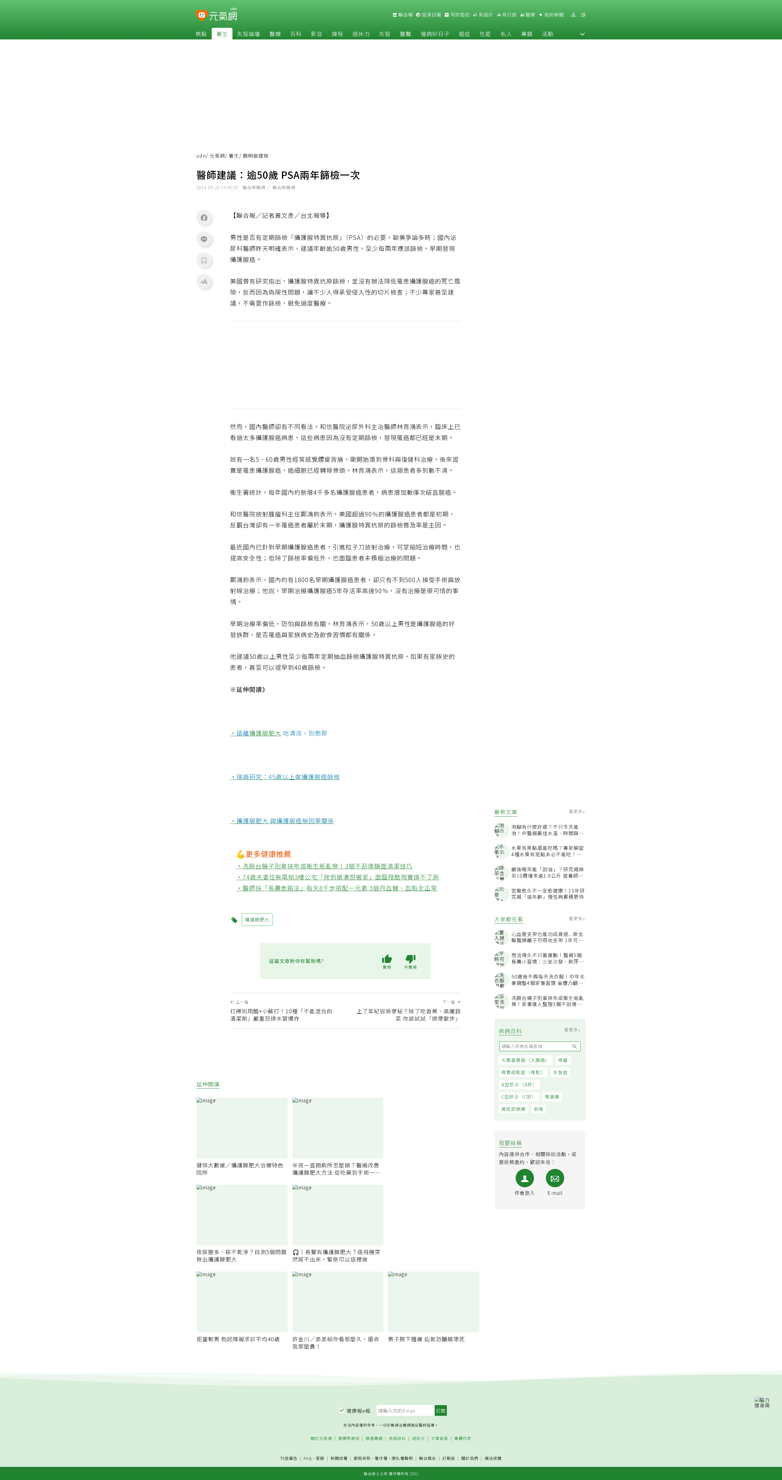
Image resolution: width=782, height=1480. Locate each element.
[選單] (583, 14)
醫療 (275, 34)
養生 (222, 34)
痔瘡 (563, 1060)
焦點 (201, 34)
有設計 (485, 14)
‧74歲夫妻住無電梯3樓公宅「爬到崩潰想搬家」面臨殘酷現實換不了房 (338, 876)
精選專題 (374, 1438)
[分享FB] (204, 217)
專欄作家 (462, 1438)
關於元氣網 (321, 1438)
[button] (582, 33)
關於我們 (469, 1458)
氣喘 (538, 1109)
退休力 (361, 34)
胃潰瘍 (552, 1096)
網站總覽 (493, 1458)
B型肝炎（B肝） (519, 1084)
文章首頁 (439, 1438)
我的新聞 (553, 14)
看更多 (576, 811)
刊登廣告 (289, 1458)
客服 (320, 1458)
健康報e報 (359, 1411)
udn (201, 155)
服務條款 (362, 1458)
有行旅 (509, 14)
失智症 (560, 1072)
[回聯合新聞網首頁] (202, 16)
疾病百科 (397, 1438)
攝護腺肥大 (265, 733)
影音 (317, 34)
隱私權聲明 (402, 1458)
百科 (296, 34)
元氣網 (217, 155)
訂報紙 (448, 1458)
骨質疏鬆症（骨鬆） (523, 1072)
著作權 (381, 1458)
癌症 (464, 34)
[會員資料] (573, 14)
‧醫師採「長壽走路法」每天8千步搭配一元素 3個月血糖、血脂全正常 (336, 887)
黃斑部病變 (513, 1109)
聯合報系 (427, 1458)
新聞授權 (339, 1458)
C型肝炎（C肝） (519, 1096)
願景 (529, 14)
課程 (337, 34)
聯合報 (405, 14)
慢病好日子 (435, 34)
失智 (385, 34)
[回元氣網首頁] (223, 15)
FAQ (308, 1458)
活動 (548, 34)
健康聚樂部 (349, 1438)
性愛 (485, 34)
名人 (506, 34)
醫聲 (405, 34)
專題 (527, 34)
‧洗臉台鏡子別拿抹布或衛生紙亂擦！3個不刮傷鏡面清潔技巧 (324, 865)
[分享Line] (204, 239)
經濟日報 (431, 14)
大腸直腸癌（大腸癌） (525, 1060)
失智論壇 (248, 34)
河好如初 (459, 14)
